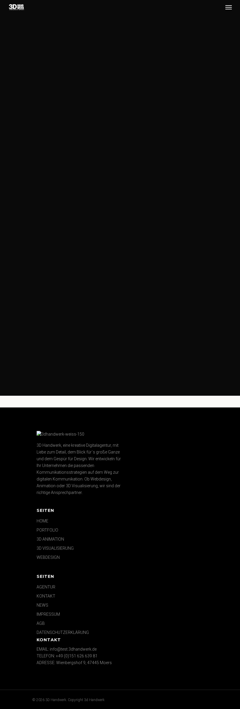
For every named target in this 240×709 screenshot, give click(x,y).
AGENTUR (46, 587)
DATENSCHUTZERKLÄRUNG (63, 632)
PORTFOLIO (47, 530)
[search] (217, 7)
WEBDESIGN (48, 557)
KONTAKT (46, 596)
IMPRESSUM (48, 614)
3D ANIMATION (50, 539)
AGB (41, 623)
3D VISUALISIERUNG (55, 548)
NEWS (42, 605)
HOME (42, 521)
